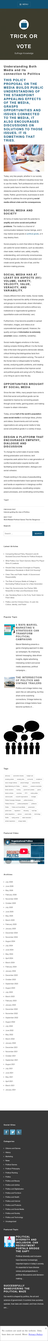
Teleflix (7, 817)
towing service (15, 817)
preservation (31, 807)
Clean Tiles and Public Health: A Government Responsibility (22, 575)
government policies (29, 790)
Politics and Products (13, 1205)
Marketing (9, 1156)
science (20, 814)
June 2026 (9, 886)
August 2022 (10, 1022)
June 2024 (9, 949)
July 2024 (9, 945)
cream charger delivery (11, 783)
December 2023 (11, 975)
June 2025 (9, 911)
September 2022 (11, 1017)
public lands (8, 810)
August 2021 (10, 1064)
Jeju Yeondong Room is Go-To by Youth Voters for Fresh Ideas (24, 596)
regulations (17, 810)
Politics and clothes (12, 1185)
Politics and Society (12, 1213)
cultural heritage (24, 783)
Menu (25, 4)
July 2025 (9, 907)
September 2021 (11, 1060)
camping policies (9, 779)
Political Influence (9, 803)
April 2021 (9, 1081)
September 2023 (11, 983)
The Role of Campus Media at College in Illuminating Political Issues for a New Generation (24, 582)
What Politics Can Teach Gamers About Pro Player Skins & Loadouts (24, 562)
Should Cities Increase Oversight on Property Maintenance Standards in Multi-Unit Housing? (23, 568)
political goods (32, 233)
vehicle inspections (10, 821)
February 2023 (11, 1000)
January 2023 (10, 1005)
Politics (7, 807)
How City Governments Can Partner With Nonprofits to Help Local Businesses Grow (21, 589)
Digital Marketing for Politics (12, 786)
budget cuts (30, 776)
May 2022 (9, 1034)
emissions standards (36, 786)
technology (37, 814)
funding (19, 790)
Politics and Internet (12, 1201)
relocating (26, 810)
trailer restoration (26, 817)
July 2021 (9, 1068)
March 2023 (10, 996)
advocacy (7, 776)
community (30, 779)
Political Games (11, 1164)
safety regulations (10, 814)
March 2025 (10, 920)
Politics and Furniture (13, 1193)
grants (39, 790)
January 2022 (10, 1043)
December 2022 (11, 1009)
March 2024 (10, 962)
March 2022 (10, 1039)
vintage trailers (22, 821)
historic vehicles (9, 793)
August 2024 (10, 941)
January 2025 (10, 928)
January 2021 (10, 1089)
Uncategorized (10, 1221)
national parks (9, 796)
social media (28, 814)
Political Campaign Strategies (13, 800)
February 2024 (11, 966)
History (8, 1152)
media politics (13, 500)
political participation (22, 803)
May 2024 (9, 954)
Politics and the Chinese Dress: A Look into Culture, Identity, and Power (21, 603)
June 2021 (9, 1072)
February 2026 (11, 894)
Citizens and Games (12, 1148)
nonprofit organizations (22, 796)
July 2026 (9, 882)
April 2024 (9, 958)
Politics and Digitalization (14, 1189)
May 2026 (9, 890)
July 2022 (9, 1026)
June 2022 (9, 1030)
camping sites (20, 779)
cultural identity (36, 783)
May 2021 (9, 1077)
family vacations (9, 790)
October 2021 (10, 1055)
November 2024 (11, 937)
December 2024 (11, 932)
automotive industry (18, 776)
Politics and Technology (14, 1217)
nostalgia (33, 796)
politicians (34, 803)
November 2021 (11, 1051)
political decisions (28, 800)
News (7, 1160)
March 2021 (10, 1085)
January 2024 (10, 971)
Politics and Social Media (18, 807)
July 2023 (9, 992)
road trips (34, 810)
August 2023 (10, 988)
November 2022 (11, 1013)
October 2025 (10, 903)
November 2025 (11, 899)
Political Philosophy (12, 1168)
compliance (39, 779)
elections (25, 786)
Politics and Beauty (12, 1181)
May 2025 (9, 915)
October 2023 (10, 979)
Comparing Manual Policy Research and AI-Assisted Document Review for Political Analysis (23, 555)
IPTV (26, 793)
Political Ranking (11, 1172)
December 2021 (11, 1047)
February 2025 (11, 924)
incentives (19, 793)
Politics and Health (12, 1197)
